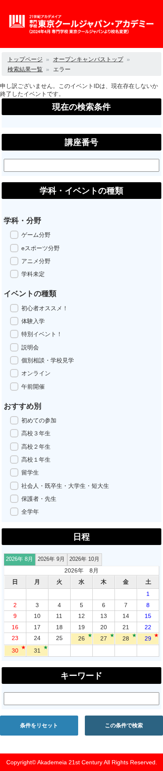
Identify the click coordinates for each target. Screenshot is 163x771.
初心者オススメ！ (44, 308)
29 (148, 638)
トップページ (25, 59)
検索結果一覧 (25, 69)
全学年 (30, 511)
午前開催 (33, 386)
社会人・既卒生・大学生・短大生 (65, 485)
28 (125, 638)
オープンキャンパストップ (88, 59)
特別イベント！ (41, 334)
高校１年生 (36, 459)
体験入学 (33, 321)
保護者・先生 (38, 498)
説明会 (30, 347)
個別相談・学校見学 (47, 360)
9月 (51, 559)
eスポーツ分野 (40, 248)
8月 (19, 559)
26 (81, 638)
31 (37, 650)
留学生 (30, 472)
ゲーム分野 (36, 234)
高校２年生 (36, 446)
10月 (84, 559)
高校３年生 (36, 433)
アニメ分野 (36, 261)
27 (103, 638)
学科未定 (33, 274)
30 (15, 650)
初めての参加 (38, 420)
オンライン (36, 373)
